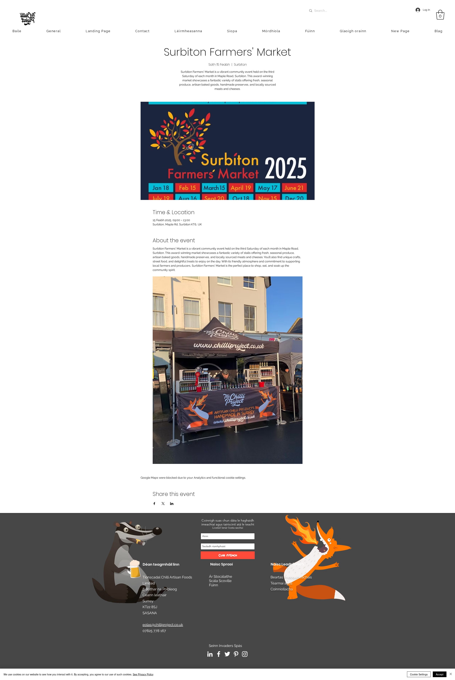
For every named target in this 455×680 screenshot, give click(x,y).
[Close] (451, 674)
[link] (440, 15)
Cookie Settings (419, 674)
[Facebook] (218, 654)
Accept (439, 674)
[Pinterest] (236, 654)
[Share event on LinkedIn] (171, 503)
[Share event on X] (163, 503)
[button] (353, 31)
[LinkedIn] (210, 654)
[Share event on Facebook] (154, 503)
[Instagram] (244, 654)
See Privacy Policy (143, 674)
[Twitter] (227, 654)
